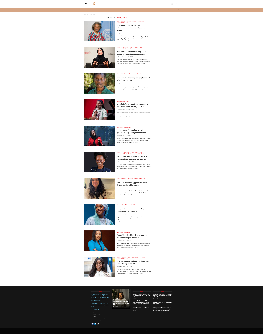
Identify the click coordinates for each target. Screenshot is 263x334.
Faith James (120, 214)
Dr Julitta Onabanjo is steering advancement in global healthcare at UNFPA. (131, 28)
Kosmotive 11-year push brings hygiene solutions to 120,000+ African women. (132, 157)
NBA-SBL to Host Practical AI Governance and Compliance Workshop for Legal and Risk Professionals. (142, 296)
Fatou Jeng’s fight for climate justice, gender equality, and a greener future (131, 131)
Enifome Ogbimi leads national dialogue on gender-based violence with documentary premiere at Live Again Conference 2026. (141, 302)
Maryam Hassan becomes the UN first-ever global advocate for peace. (133, 210)
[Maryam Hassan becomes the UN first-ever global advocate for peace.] (99, 214)
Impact (128, 10)
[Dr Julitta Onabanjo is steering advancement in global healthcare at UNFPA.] (99, 31)
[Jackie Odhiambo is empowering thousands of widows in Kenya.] (99, 83)
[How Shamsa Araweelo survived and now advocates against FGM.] (99, 267)
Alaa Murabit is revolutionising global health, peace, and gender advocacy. (131, 52)
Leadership (120, 10)
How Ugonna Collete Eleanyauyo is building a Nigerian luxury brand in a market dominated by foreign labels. (121, 301)
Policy (156, 10)
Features (150, 10)
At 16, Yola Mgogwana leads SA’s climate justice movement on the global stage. (132, 105)
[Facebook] (171, 4)
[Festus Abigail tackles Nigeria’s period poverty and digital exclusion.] (99, 240)
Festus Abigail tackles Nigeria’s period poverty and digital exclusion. (131, 236)
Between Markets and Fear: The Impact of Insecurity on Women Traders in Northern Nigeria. (141, 309)
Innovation (135, 10)
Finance (113, 10)
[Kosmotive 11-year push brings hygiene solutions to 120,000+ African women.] (99, 162)
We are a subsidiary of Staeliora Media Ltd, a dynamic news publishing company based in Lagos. (100, 305)
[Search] (178, 10)
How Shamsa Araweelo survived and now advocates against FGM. (133, 262)
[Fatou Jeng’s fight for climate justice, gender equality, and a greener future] (99, 136)
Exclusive (143, 10)
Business (106, 10)
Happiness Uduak (121, 33)
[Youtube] (178, 4)
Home (85, 14)
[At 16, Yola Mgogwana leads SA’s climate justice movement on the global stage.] (99, 109)
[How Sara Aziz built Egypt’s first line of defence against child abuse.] (99, 188)
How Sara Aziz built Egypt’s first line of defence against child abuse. (132, 183)
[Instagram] (98, 324)
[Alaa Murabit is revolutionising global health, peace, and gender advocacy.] (99, 57)
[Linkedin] (176, 4)
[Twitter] (173, 4)
